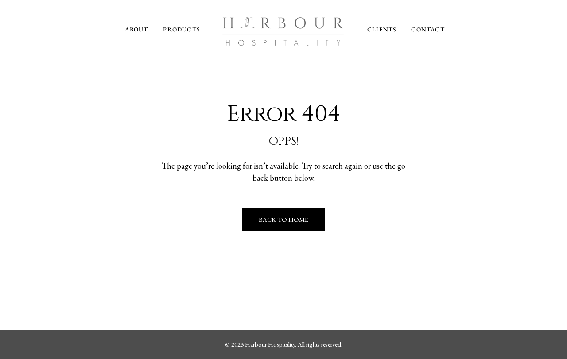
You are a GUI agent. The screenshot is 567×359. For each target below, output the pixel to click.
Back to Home (283, 219)
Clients (381, 29)
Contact (427, 29)
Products (181, 29)
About (136, 29)
